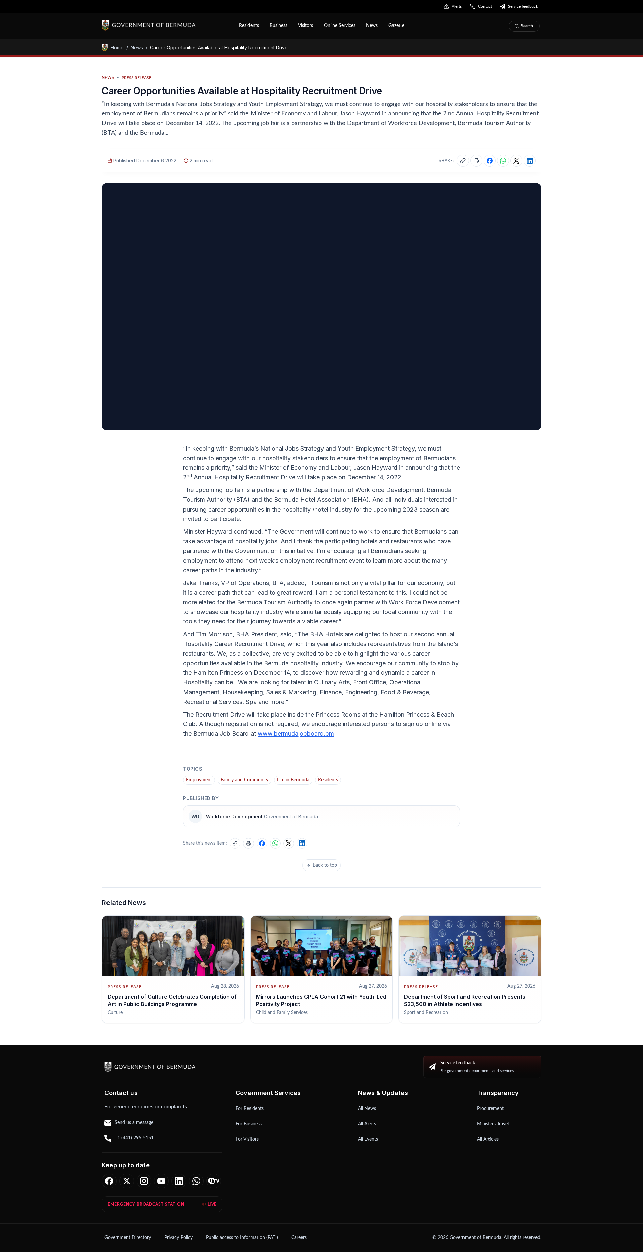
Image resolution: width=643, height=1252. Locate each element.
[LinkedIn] (178, 1181)
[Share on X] (516, 161)
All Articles (488, 1139)
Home (117, 47)
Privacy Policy (178, 1237)
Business (278, 25)
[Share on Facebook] (490, 161)
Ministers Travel (493, 1124)
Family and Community (244, 780)
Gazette (396, 25)
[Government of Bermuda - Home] (166, 25)
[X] (126, 1181)
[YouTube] (161, 1181)
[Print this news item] (476, 161)
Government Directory (127, 1237)
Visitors (305, 25)
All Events (368, 1139)
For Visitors (247, 1139)
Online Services (339, 25)
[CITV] (213, 1181)
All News (367, 1108)
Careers (299, 1237)
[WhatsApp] (196, 1181)
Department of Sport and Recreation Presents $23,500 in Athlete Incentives (464, 1000)
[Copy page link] (463, 161)
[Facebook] (109, 1181)
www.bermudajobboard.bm (296, 733)
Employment (199, 780)
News (372, 25)
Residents (249, 25)
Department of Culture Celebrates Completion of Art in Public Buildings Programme (172, 1000)
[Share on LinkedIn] (530, 161)
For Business (249, 1124)
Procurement (490, 1108)
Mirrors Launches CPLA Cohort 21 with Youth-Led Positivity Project (321, 1000)
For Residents (250, 1108)
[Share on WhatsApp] (503, 161)
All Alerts (367, 1124)
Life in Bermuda (293, 780)
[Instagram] (144, 1181)
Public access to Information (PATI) (242, 1237)
